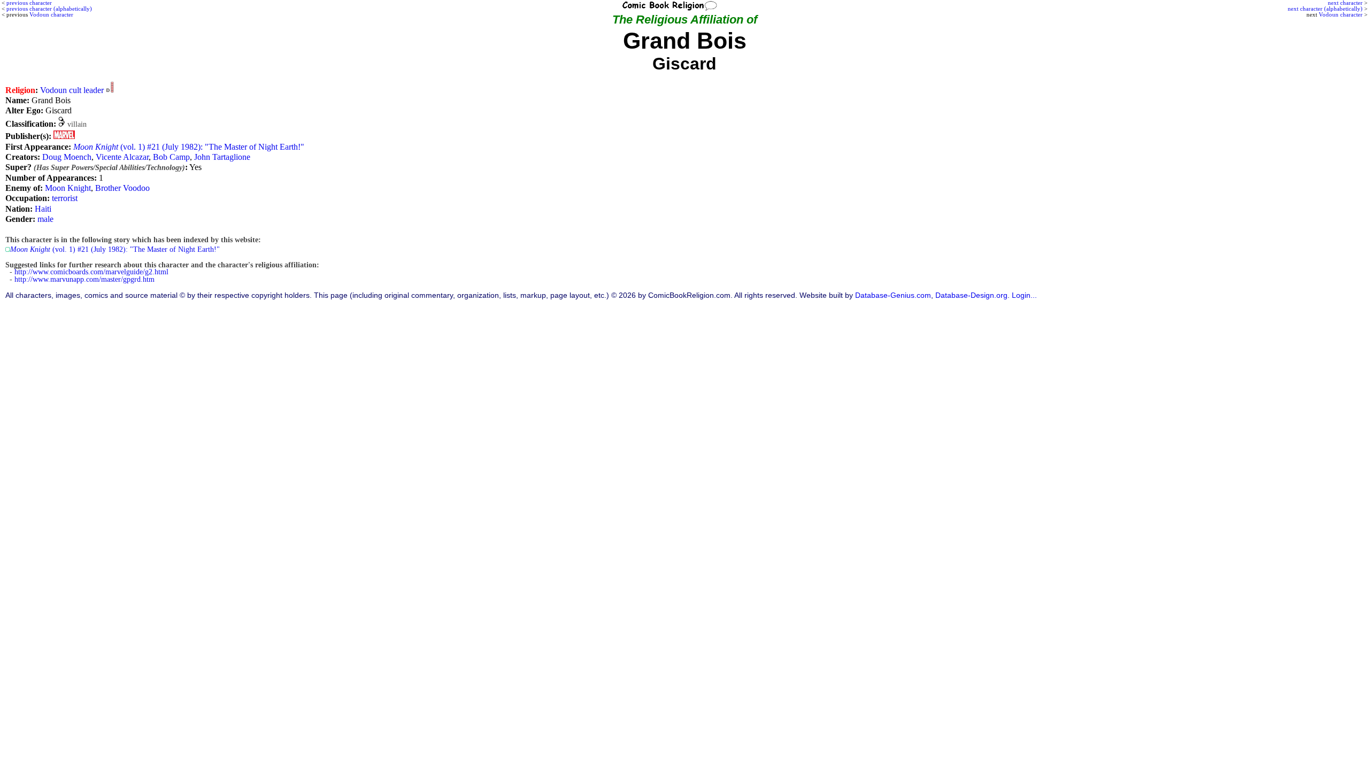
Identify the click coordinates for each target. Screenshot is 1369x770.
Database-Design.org (971, 295)
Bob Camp (171, 156)
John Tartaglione (222, 156)
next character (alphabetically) (1325, 8)
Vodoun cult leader (72, 90)
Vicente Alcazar (122, 156)
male (45, 219)
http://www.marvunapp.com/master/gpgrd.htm (84, 279)
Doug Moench (66, 156)
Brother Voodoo (122, 187)
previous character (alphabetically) (49, 8)
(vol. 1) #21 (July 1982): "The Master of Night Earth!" (188, 146)
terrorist (65, 198)
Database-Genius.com (893, 295)
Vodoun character (1341, 14)
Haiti (43, 208)
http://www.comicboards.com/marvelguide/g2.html (91, 272)
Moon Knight (68, 187)
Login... (1024, 295)
